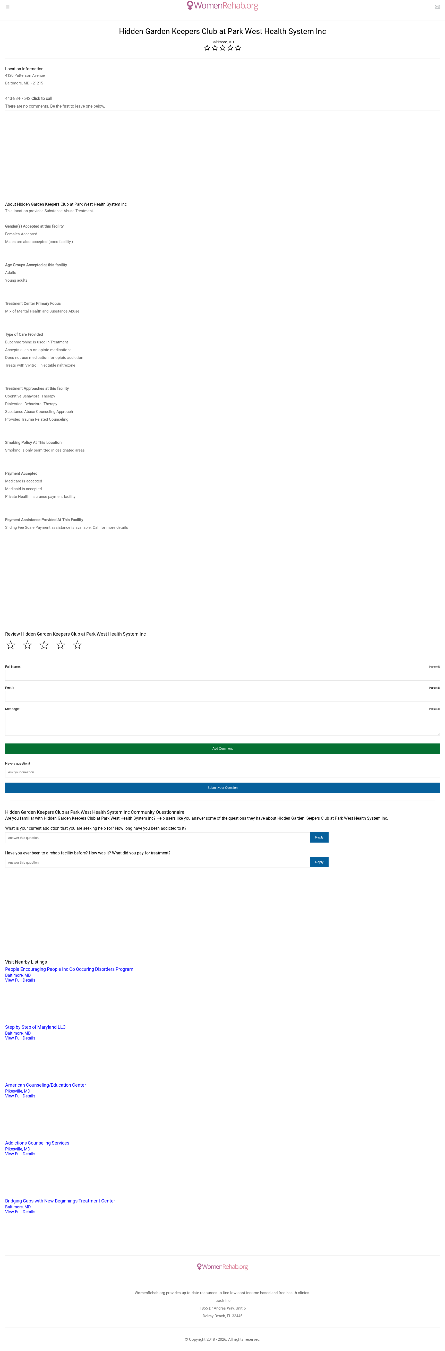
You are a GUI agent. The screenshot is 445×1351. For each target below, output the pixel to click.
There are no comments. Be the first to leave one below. (55, 106)
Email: (222, 688)
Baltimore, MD (69, 974)
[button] (222, 748)
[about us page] (437, 7)
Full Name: (222, 667)
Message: (222, 709)
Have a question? (17, 763)
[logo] (222, 6)
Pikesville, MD (45, 1090)
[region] (222, 159)
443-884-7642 (28, 98)
